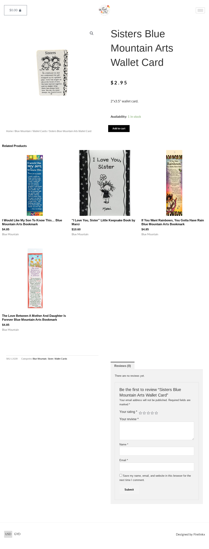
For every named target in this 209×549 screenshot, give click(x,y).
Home (9, 131)
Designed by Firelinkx (190, 534)
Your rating (128, 411)
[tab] (123, 366)
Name (123, 444)
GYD (17, 534)
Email (123, 460)
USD (8, 534)
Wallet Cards (40, 131)
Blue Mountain (23, 131)
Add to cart (118, 128)
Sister (50, 358)
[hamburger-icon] (200, 10)
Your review (129, 419)
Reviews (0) (122, 365)
